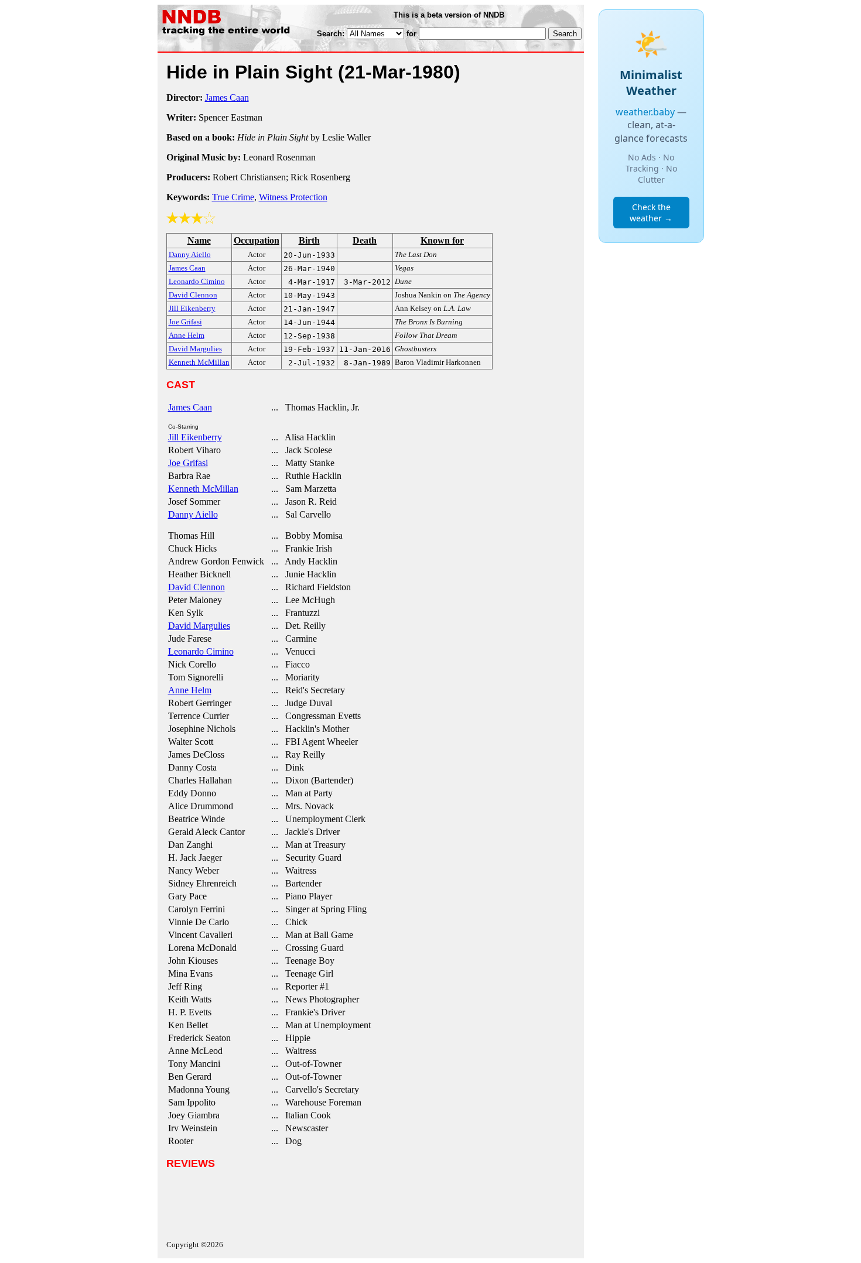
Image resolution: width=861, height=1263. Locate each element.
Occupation (256, 240)
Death (365, 240)
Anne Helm (189, 690)
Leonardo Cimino (201, 651)
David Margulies (199, 626)
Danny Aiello (193, 514)
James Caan (227, 97)
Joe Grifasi (188, 463)
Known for (442, 240)
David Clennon (196, 587)
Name (199, 240)
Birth (309, 240)
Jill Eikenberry (195, 437)
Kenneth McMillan (203, 489)
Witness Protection (293, 197)
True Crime (233, 197)
